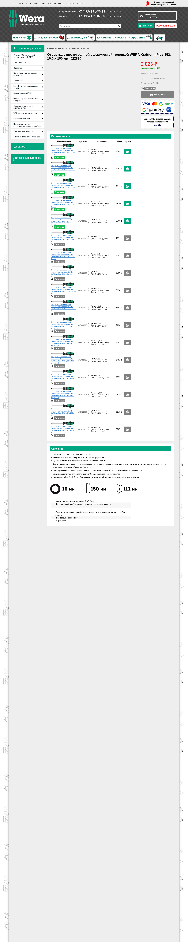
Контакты (80, 3)
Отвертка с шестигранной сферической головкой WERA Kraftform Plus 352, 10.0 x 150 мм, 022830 (63, 290)
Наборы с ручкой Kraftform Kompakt (25, 99)
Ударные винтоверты (23, 131)
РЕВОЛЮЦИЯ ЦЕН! (165, 25)
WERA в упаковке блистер (25, 113)
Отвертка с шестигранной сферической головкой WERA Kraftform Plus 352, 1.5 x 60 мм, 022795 (62, 238)
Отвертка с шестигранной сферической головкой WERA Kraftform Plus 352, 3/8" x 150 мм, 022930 (63, 412)
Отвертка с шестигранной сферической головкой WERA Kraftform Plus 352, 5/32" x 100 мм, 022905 (62, 325)
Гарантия (91, 3)
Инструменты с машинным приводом (25, 74)
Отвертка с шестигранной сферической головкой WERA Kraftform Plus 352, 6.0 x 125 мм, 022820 (63, 273)
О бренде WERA (20, 3)
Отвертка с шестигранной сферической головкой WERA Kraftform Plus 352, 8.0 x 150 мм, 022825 (63, 221)
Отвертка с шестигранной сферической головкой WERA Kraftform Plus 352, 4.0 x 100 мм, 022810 (63, 186)
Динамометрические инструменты (23, 107)
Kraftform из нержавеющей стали (26, 87)
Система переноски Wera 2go (26, 136)
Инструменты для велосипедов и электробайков (27, 125)
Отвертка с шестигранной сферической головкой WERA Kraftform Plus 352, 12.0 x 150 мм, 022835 (63, 308)
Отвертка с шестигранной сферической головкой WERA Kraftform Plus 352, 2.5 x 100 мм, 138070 (63, 151)
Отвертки (17, 68)
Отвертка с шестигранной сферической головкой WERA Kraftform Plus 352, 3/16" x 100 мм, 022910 (62, 342)
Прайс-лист (147, 25)
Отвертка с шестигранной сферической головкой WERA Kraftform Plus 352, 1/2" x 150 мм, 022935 (63, 429)
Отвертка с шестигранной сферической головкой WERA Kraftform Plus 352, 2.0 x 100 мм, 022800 (63, 255)
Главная (50, 48)
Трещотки (18, 80)
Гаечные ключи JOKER (23, 93)
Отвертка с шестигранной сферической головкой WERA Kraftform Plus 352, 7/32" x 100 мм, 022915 (62, 360)
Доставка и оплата (55, 3)
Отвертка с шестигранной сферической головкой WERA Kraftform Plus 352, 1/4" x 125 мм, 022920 (63, 377)
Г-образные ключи (21, 118)
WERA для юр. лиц (37, 3)
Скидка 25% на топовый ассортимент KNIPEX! (24, 56)
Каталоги (70, 3)
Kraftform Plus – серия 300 (77, 48)
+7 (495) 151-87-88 (92, 11)
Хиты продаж (19, 62)
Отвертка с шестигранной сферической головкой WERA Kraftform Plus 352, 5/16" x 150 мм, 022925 (62, 394)
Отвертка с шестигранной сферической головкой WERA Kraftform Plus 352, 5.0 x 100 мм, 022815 (63, 203)
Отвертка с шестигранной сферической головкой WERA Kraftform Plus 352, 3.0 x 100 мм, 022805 (63, 169)
